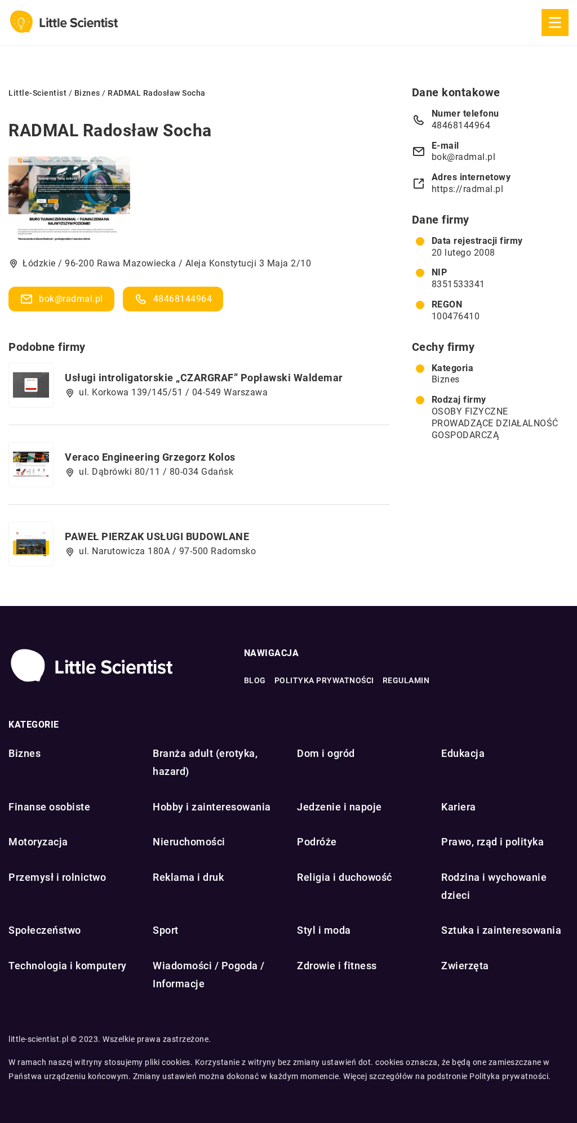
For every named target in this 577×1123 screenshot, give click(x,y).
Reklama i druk (188, 877)
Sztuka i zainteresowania (501, 930)
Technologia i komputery (67, 966)
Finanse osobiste (49, 807)
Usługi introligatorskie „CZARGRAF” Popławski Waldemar (204, 378)
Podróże (317, 842)
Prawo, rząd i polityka (492, 842)
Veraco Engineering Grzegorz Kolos (150, 457)
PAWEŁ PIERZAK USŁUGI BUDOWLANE (157, 536)
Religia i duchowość (344, 877)
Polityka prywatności (324, 680)
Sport (166, 930)
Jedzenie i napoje (339, 807)
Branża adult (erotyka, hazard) (205, 762)
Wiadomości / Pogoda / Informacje (209, 975)
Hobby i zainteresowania (212, 807)
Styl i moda (324, 930)
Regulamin (406, 680)
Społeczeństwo (44, 930)
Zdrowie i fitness (337, 966)
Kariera (458, 807)
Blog (255, 680)
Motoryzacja (38, 842)
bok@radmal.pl (71, 298)
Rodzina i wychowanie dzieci (494, 886)
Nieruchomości (189, 842)
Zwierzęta (465, 966)
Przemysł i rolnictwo (57, 877)
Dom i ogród (326, 753)
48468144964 (182, 298)
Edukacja (463, 753)
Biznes (446, 379)
